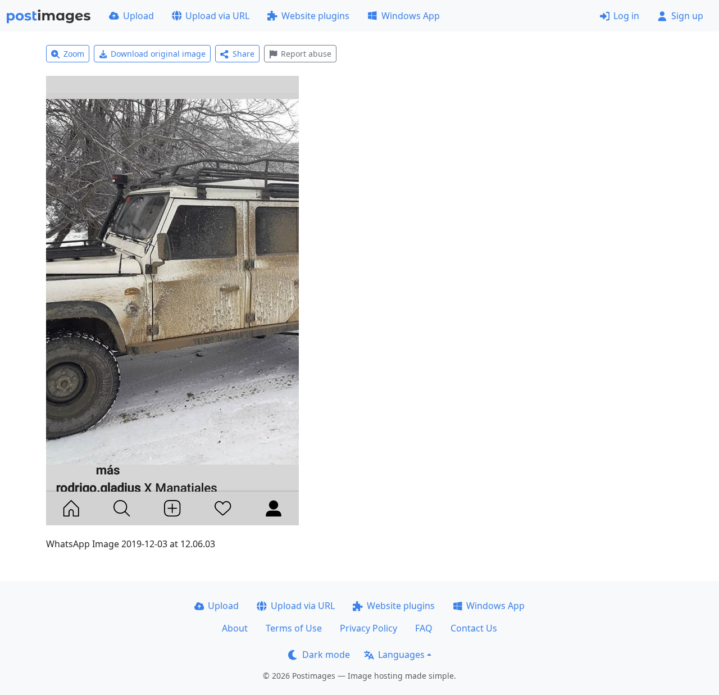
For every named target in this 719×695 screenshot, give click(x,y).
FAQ (424, 628)
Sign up (687, 16)
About (235, 628)
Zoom (73, 53)
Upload (138, 16)
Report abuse (306, 53)
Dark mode (326, 654)
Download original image (158, 53)
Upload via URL (217, 16)
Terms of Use (294, 628)
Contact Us (473, 628)
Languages (401, 654)
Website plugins (315, 16)
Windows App (410, 16)
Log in (626, 16)
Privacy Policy (368, 628)
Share (243, 53)
